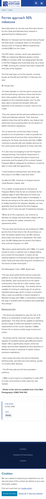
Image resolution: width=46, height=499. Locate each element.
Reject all (22, 493)
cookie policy (26, 488)
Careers (23, 461)
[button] (36, 3)
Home (4, 10)
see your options (36, 493)
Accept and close (9, 493)
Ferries (8, 415)
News (10, 10)
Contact (23, 449)
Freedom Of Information (23, 455)
